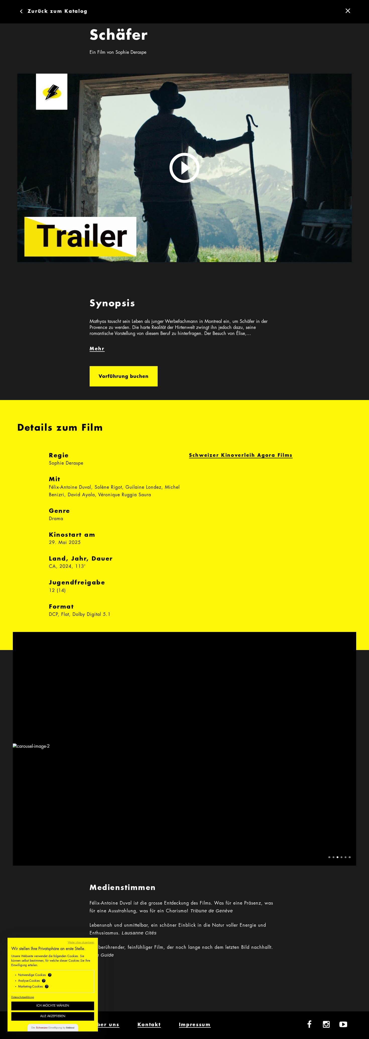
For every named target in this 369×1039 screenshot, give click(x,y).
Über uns (106, 1025)
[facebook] (309, 1024)
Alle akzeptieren (52, 1016)
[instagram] (326, 1024)
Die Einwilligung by (52, 1027)
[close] (348, 11)
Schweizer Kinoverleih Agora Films (241, 455)
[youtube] (343, 1024)
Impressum (195, 1025)
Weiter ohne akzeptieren (81, 942)
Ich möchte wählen (52, 1005)
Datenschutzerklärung (22, 997)
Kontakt (149, 1025)
